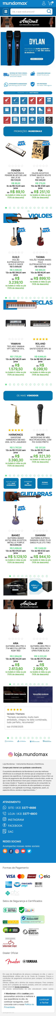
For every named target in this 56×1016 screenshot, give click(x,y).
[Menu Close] (6, 11)
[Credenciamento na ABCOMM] (12, 923)
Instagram (16, 819)
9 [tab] (37, 208)
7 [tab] (29, 208)
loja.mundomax (30, 754)
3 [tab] (12, 208)
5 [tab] (21, 208)
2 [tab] (8, 208)
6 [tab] (25, 208)
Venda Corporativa (22, 987)
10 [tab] (41, 208)
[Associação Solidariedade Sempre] (10, 943)
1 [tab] (4, 208)
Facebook (15, 825)
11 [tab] (45, 208)
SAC (10, 831)
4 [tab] (16, 208)
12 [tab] (49, 208)
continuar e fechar (44, 1001)
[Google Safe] (27, 911)
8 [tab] (33, 208)
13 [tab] (27, 211)
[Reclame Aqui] (33, 920)
